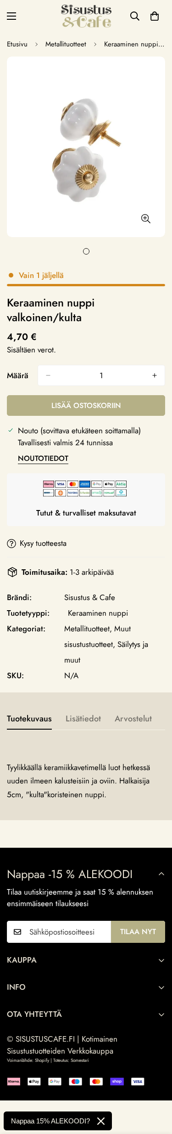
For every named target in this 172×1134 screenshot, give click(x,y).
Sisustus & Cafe (89, 597)
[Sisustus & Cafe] (86, 16)
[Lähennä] (145, 218)
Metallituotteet (65, 44)
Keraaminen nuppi (98, 612)
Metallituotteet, (88, 628)
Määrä (17, 375)
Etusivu (17, 44)
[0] (154, 16)
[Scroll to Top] (155, 1085)
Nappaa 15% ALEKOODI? (50, 1121)
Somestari (80, 1060)
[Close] (101, 1121)
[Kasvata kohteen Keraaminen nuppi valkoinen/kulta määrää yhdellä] (154, 375)
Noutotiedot (43, 458)
